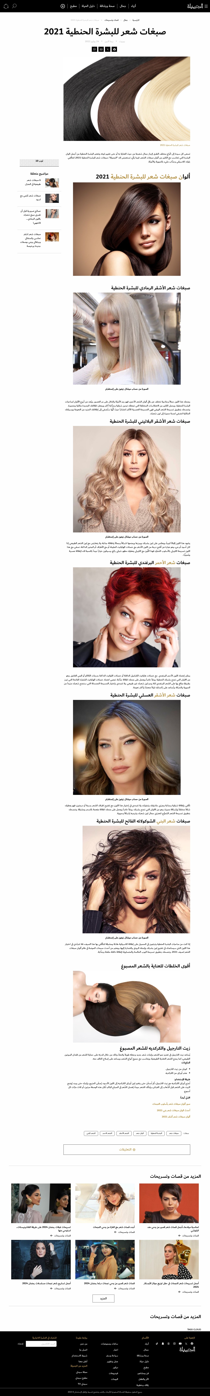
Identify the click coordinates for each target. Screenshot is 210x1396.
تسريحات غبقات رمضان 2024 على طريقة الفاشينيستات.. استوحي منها (43, 1229)
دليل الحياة (88, 6)
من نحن (83, 1344)
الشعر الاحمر (107, 1133)
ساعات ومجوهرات (109, 1344)
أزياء (133, 6)
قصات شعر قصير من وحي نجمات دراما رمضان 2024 (109, 1283)
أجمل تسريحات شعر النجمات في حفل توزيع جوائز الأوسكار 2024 (171, 1285)
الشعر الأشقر (124, 1133)
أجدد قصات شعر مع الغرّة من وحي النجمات (114, 1227)
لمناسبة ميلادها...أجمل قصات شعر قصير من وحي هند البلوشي (173, 1229)
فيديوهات (113, 1373)
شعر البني (166, 821)
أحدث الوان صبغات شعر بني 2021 (173, 1110)
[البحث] (14, 6)
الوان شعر (140, 1133)
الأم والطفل (144, 1379)
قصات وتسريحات (112, 20)
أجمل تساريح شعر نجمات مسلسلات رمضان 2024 (46, 1283)
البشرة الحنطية (156, 1133)
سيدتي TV (82, 1384)
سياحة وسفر (112, 1356)
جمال (123, 6)
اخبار (116, 1350)
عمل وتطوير (112, 1361)
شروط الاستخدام (79, 1356)
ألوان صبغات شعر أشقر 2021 (176, 1117)
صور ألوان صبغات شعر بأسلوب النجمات (171, 1104)
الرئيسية (136, 20)
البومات (114, 1379)
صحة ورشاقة (107, 6)
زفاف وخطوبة (143, 1385)
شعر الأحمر (164, 563)
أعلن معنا (83, 1361)
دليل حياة (144, 1361)
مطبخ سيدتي (81, 1378)
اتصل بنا (83, 1350)
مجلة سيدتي (81, 1372)
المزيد (103, 1298)
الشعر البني (91, 1133)
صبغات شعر (174, 1133)
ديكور (115, 1367)
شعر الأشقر (164, 695)
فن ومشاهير (143, 1373)
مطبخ (73, 6)
